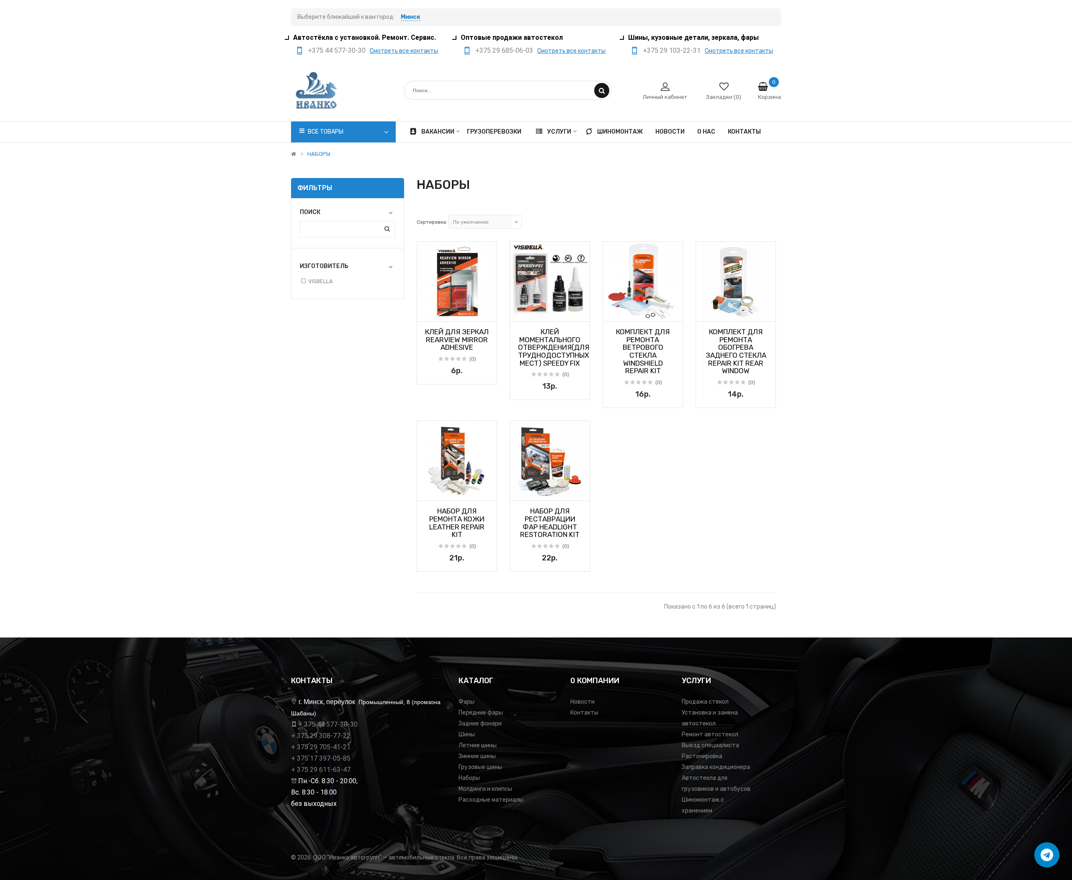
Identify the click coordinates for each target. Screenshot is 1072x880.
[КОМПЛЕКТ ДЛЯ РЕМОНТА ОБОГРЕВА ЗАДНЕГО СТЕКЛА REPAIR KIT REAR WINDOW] (736, 281)
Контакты (584, 712)
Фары (466, 701)
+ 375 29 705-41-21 (320, 747)
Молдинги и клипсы (485, 788)
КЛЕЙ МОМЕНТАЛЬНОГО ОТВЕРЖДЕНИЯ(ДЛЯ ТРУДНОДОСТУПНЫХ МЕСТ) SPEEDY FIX (553, 347)
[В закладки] (426, 312)
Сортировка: (432, 222)
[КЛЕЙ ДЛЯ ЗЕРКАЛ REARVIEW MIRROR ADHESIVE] (457, 281)
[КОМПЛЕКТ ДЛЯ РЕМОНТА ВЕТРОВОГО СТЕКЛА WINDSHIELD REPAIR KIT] (643, 281)
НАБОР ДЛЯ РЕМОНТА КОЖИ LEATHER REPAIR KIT (456, 523)
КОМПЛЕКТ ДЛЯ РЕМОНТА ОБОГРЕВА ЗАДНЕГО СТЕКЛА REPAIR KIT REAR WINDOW (736, 351)
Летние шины (478, 745)
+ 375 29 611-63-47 (320, 770)
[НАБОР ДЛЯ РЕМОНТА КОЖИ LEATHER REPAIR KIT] (457, 461)
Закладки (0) (723, 97)
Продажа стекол (705, 701)
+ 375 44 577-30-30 (328, 724)
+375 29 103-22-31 (672, 50)
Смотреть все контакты (404, 50)
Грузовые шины (480, 767)
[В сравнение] (487, 312)
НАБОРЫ (318, 154)
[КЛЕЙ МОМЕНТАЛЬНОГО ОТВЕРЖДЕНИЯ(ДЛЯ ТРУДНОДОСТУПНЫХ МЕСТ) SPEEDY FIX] (550, 281)
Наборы (469, 778)
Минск (410, 17)
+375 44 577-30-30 (337, 50)
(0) (472, 359)
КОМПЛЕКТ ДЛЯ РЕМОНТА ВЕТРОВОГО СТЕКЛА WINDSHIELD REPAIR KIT (643, 351)
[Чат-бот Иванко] (1046, 854)
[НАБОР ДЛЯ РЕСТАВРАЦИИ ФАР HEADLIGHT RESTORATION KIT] (550, 461)
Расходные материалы (491, 799)
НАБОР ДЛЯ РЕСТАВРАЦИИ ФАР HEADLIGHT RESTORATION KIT (550, 523)
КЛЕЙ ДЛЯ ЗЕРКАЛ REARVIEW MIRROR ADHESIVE (457, 339)
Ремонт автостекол (710, 734)
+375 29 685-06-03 (504, 50)
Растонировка (702, 756)
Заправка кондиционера (716, 767)
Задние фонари (480, 723)
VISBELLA (320, 281)
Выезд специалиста (710, 745)
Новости (582, 701)
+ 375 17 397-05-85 (320, 758)
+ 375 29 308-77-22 (320, 736)
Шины (467, 734)
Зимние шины (477, 756)
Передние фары (481, 712)
